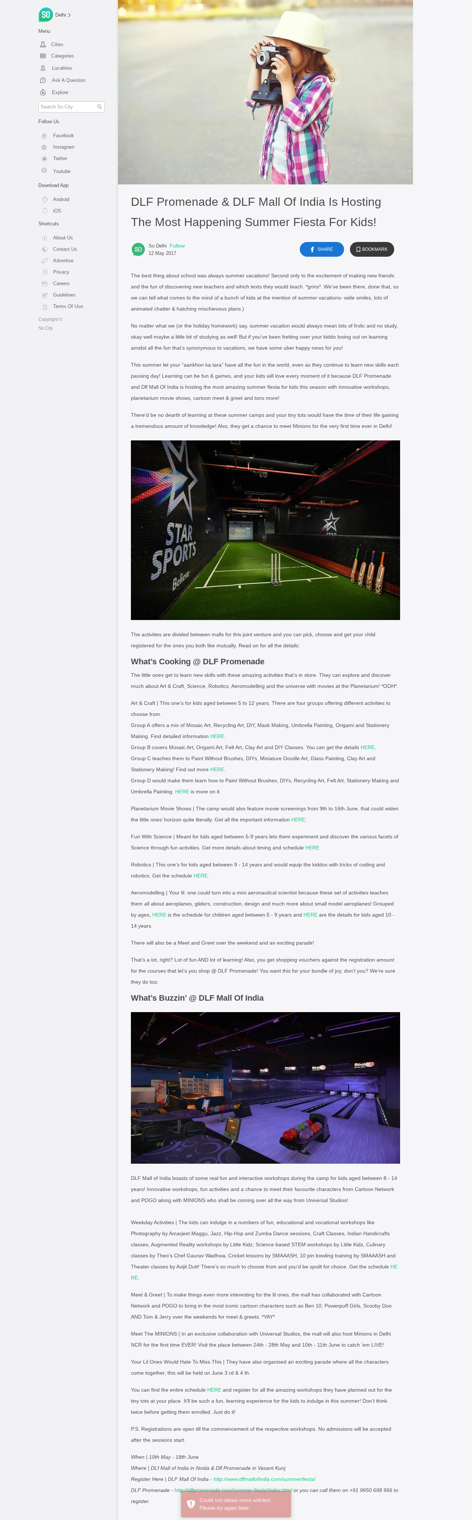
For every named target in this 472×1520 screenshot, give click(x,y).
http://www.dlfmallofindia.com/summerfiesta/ (265, 1479)
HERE (217, 736)
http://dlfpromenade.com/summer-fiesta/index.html (233, 1490)
